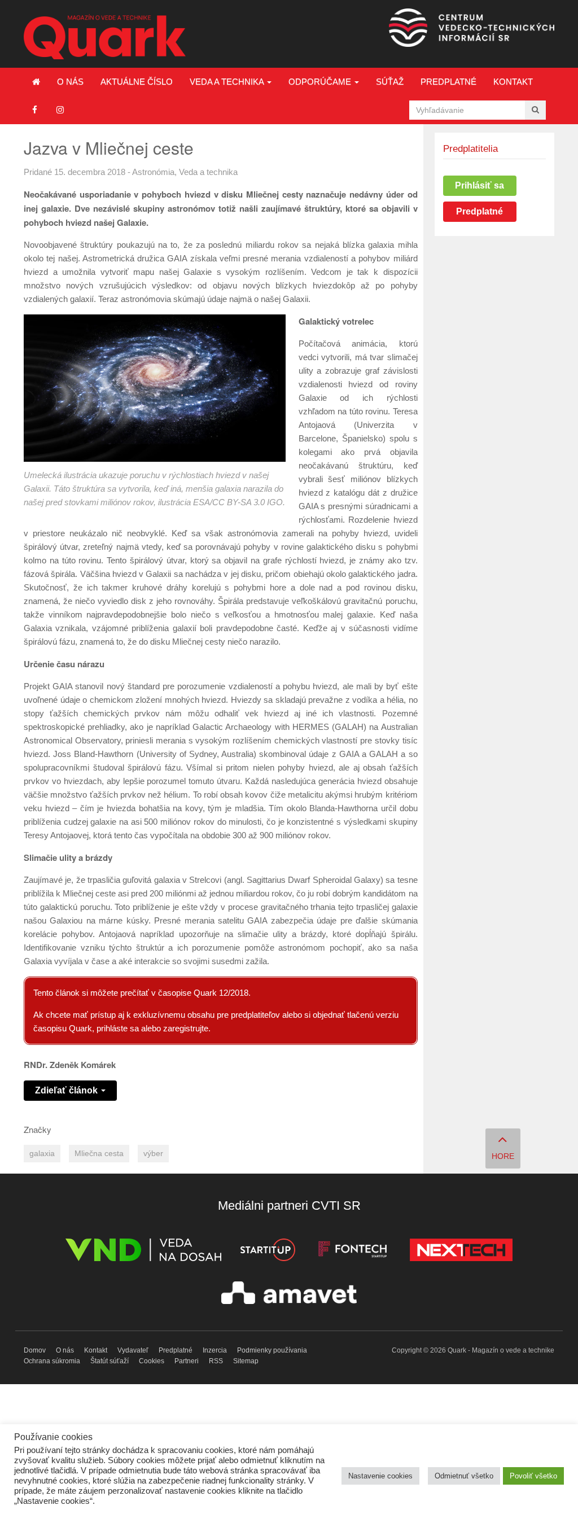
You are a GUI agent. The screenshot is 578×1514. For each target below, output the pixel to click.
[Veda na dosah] (143, 1252)
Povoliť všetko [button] (533, 1476)
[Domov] (36, 82)
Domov (35, 1350)
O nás (70, 81)
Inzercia (215, 1350)
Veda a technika (228, 81)
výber (153, 1153)
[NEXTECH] (461, 1252)
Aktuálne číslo (136, 81)
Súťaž (390, 81)
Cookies (151, 1361)
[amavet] (289, 1294)
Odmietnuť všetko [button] (464, 1476)
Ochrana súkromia (52, 1361)
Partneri (186, 1361)
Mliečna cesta (99, 1153)
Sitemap (246, 1361)
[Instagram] (60, 110)
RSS (216, 1361)
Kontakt (513, 81)
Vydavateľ (132, 1350)
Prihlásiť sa (479, 185)
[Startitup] (267, 1252)
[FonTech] (352, 1252)
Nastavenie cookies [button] (380, 1476)
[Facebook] (35, 110)
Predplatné (448, 81)
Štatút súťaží (109, 1361)
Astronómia (153, 172)
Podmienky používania (272, 1350)
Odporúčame (320, 81)
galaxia (42, 1153)
